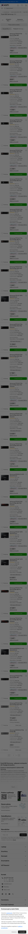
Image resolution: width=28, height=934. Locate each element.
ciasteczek (9, 913)
